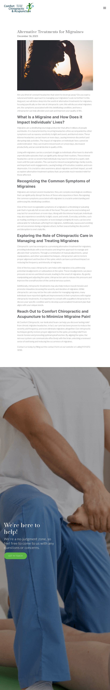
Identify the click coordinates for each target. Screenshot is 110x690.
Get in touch (15, 555)
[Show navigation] (104, 8)
